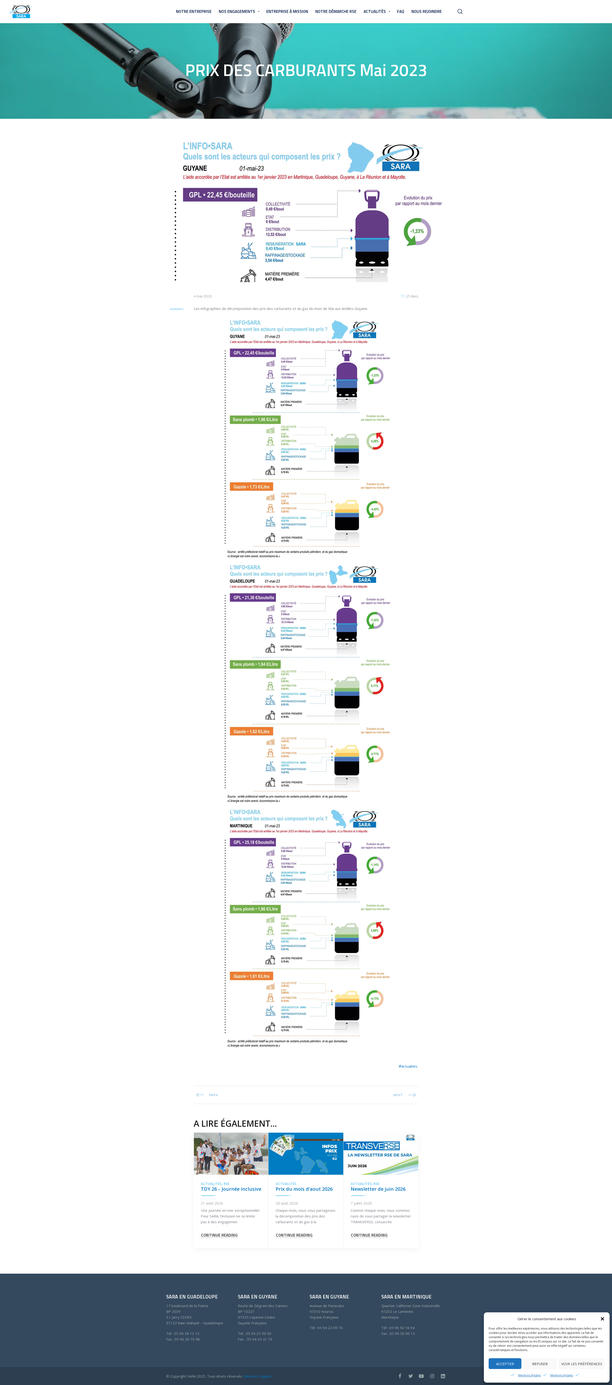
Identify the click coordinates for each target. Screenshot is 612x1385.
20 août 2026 (287, 1203)
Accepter (505, 1363)
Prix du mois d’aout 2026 (304, 1189)
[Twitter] (411, 1376)
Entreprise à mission (287, 11)
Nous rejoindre (426, 11)
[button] (602, 1318)
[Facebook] (400, 1376)
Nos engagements (237, 11)
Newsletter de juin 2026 (378, 1189)
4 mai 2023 (203, 296)
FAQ (400, 11)
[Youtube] (421, 1376)
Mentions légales (529, 1375)
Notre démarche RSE (335, 11)
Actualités (375, 11)
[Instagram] (432, 1376)
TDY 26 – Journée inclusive (231, 1189)
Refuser (540, 1363)
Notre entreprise (194, 11)
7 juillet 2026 (361, 1203)
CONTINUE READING (219, 1235)
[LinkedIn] (443, 1376)
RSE (227, 1184)
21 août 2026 (212, 1203)
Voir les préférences (581, 1363)
